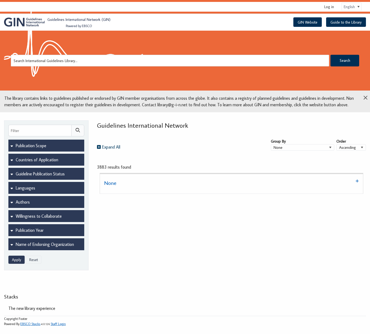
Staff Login (58, 324)
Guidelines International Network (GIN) (79, 19)
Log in (329, 6)
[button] (231, 183)
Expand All (111, 147)
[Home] (24, 22)
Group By (278, 141)
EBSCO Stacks (30, 324)
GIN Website (307, 22)
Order (341, 141)
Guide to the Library (346, 22)
